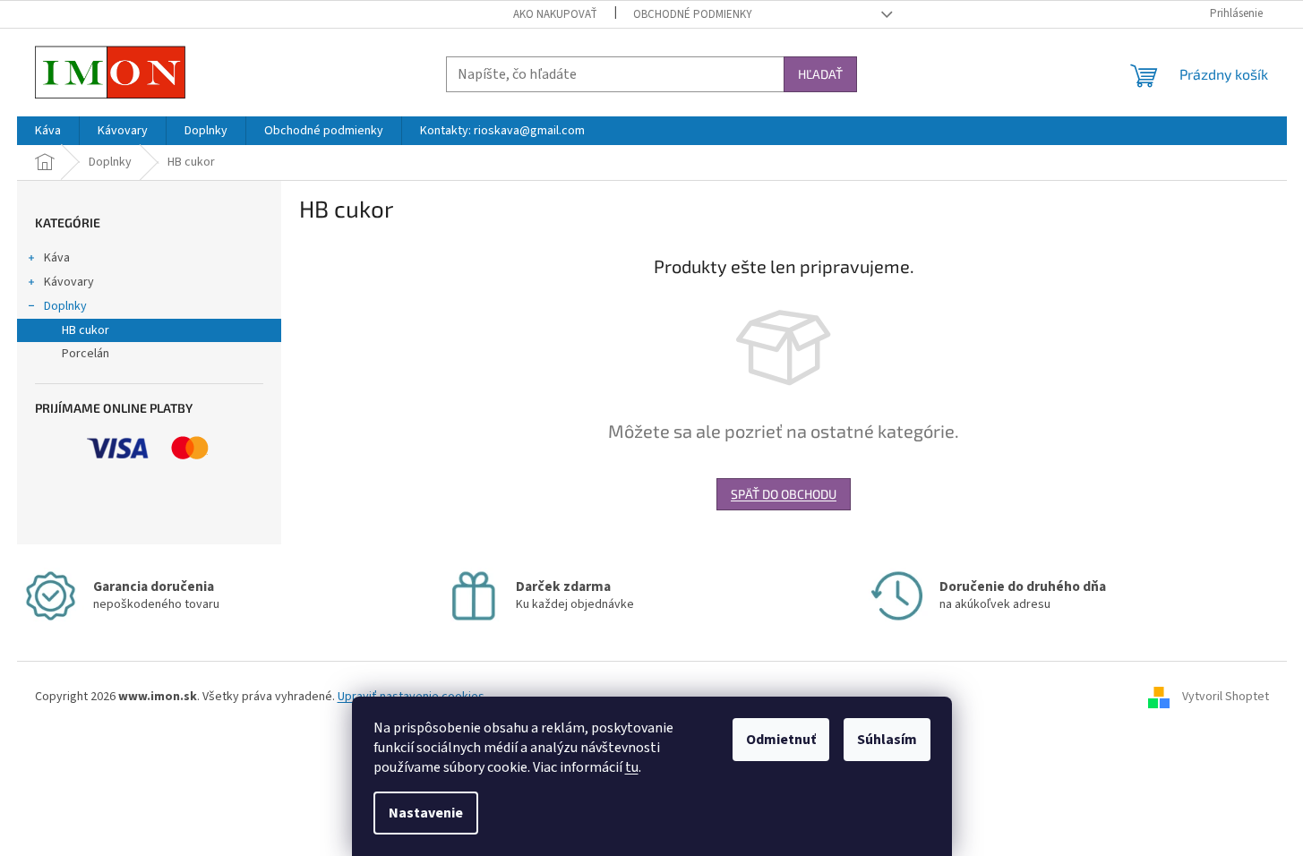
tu (632, 767)
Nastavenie (426, 813)
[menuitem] (48, 130)
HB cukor (85, 330)
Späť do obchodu (783, 493)
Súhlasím (887, 739)
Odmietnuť (781, 739)
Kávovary (69, 282)
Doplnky (65, 306)
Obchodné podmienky (692, 14)
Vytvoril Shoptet (1225, 697)
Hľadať (820, 73)
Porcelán (85, 354)
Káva (57, 258)
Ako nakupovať (555, 14)
